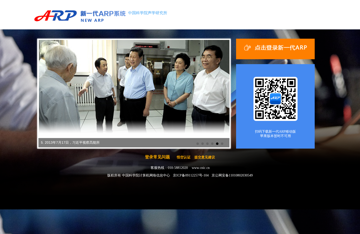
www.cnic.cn (201, 168)
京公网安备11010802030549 (232, 175)
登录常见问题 (157, 157)
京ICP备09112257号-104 (191, 175)
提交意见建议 (204, 157)
